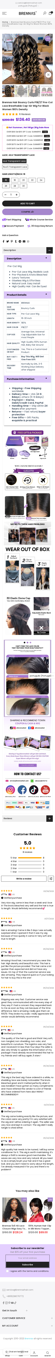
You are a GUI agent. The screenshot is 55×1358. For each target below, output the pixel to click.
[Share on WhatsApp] (28, 241)
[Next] (50, 59)
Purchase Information (20, 379)
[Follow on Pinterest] (9, 1303)
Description (14, 258)
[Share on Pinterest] (11, 241)
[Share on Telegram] (20, 241)
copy (45, 132)
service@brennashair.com (30, 3)
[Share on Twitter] (7, 241)
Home (5, 22)
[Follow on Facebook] (3, 1303)
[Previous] (4, 59)
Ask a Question (10, 235)
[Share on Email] (24, 241)
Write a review (24, 878)
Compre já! (27, 211)
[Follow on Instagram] (6, 1303)
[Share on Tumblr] (16, 241)
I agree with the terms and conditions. (29, 1271)
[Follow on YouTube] (12, 1303)
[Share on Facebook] (3, 241)
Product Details (16, 295)
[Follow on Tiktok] (15, 1303)
